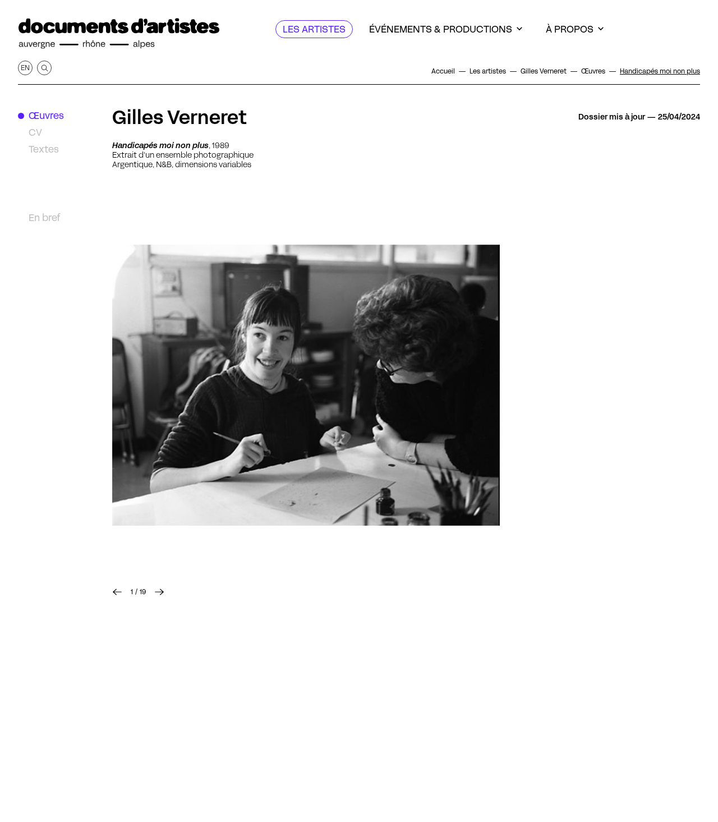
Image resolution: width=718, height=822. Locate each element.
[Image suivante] (306, 386)
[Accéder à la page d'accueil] (119, 33)
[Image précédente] (117, 591)
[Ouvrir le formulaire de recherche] (44, 68)
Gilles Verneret (179, 117)
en (25, 67)
